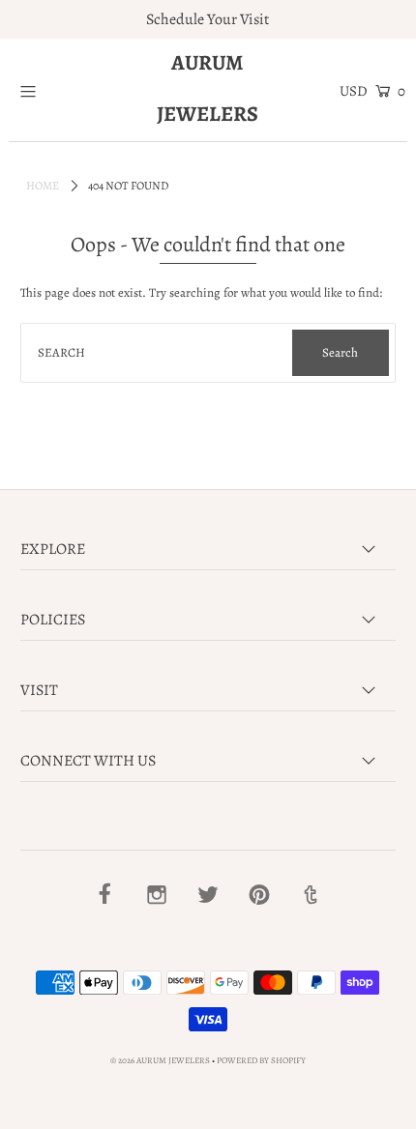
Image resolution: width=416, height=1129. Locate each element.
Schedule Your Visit (207, 19)
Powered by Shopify (261, 1060)
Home (42, 185)
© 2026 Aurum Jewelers (160, 1060)
